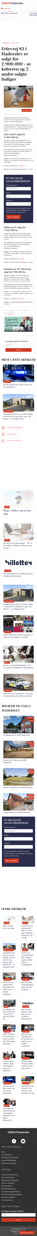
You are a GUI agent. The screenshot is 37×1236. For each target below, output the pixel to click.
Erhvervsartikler (6, 1186)
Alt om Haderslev (7, 1200)
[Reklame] (18, 324)
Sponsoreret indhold (8, 1197)
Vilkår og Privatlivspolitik (9, 1158)
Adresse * (9, 200)
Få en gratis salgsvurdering (10, 1192)
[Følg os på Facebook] (14, 1141)
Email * (8, 193)
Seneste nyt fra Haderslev (9, 1175)
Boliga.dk (10, 314)
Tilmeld (18, 350)
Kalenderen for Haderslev (9, 1180)
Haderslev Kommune (8, 1189)
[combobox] (5, 847)
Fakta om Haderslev (8, 1183)
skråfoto (22, 166)
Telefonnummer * (12, 185)
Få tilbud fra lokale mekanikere (11, 1194)
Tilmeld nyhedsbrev (26, 1233)
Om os (3, 1152)
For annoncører (6, 1155)
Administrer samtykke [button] (8, 1163)
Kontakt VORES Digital (8, 1160)
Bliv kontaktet (13, 217)
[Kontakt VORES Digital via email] (23, 1141)
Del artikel (25, 110)
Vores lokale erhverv (8, 1177)
